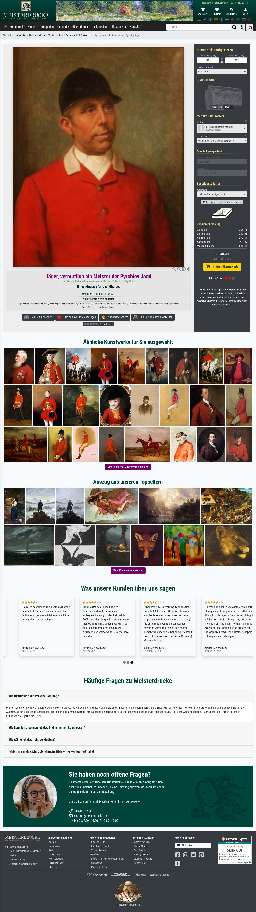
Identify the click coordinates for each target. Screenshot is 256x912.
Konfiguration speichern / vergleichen (223, 202)
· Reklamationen (55, 862)
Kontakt (134, 26)
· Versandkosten (98, 850)
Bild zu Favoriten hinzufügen (79, 317)
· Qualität (94, 854)
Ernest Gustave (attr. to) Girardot (74, 35)
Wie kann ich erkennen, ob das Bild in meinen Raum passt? (47, 728)
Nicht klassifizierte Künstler (42, 35)
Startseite (7, 35)
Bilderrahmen (80, 27)
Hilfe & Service (118, 27)
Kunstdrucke (17, 27)
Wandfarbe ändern (116, 317)
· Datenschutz (54, 854)
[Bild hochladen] (249, 27)
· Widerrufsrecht (55, 858)
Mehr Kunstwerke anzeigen (128, 570)
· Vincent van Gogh (142, 842)
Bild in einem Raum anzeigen (155, 317)
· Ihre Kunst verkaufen (100, 846)
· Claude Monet (140, 846)
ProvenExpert (29, 647)
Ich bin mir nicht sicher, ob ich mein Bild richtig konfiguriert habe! (51, 751)
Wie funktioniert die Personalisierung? (34, 696)
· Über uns (52, 867)
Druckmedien (99, 27)
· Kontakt (52, 842)
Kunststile (63, 27)
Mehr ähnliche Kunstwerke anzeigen (128, 467)
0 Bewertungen (105, 324)
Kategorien (47, 27)
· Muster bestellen (98, 867)
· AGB (50, 850)
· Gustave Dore (140, 862)
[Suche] (234, 27)
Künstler (33, 27)
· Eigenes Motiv (97, 842)
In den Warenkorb (224, 267)
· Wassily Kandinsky (142, 854)
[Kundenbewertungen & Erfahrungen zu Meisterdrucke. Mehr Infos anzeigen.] (235, 849)
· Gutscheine (96, 862)
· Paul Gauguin (140, 850)
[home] (5, 27)
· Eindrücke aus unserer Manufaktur (107, 858)
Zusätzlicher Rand (205, 67)
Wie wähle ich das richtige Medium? (32, 740)
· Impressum (54, 846)
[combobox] (222, 71)
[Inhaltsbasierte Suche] (241, 27)
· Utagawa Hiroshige (142, 858)
